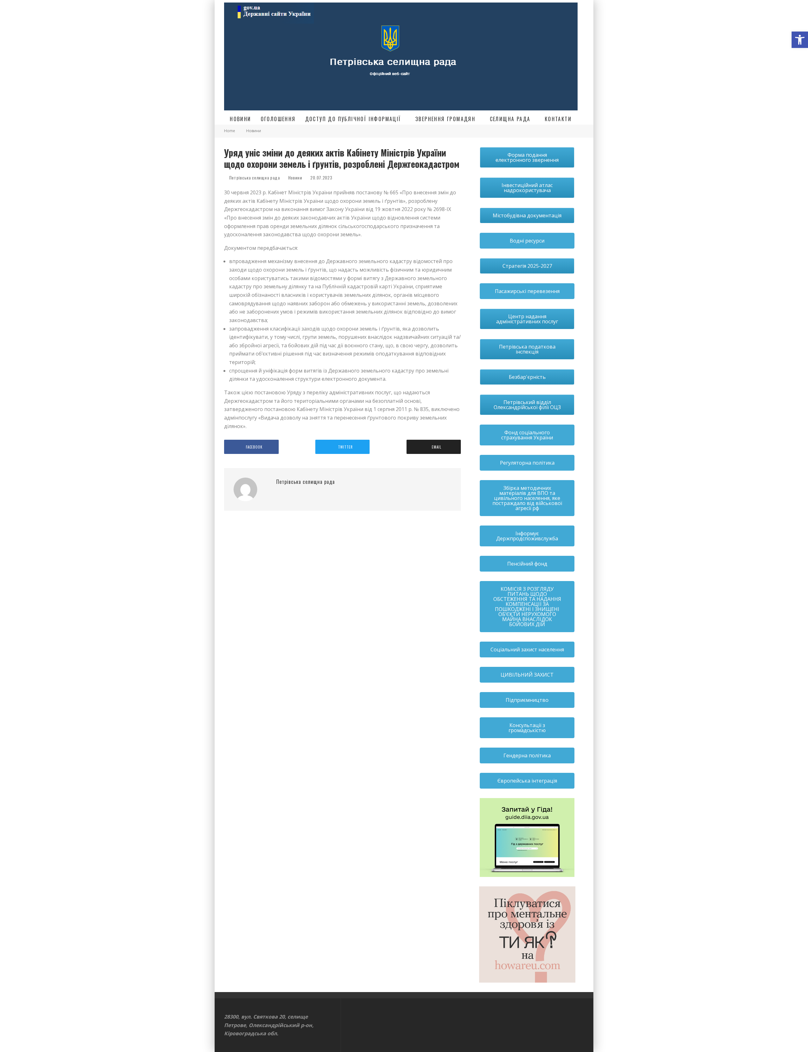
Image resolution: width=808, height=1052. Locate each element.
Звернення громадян (445, 119)
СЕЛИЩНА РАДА (510, 119)
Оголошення (278, 119)
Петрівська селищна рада (254, 177)
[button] (800, 40)
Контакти (558, 119)
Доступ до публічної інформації (353, 119)
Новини (240, 119)
